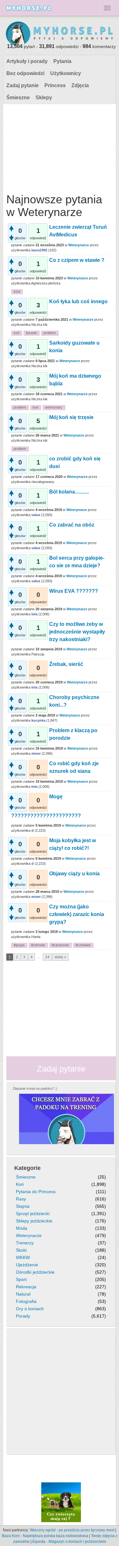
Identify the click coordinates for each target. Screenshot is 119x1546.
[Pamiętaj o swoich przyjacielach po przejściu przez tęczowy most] (61, 1501)
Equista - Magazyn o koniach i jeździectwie (69, 1541)
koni (17, 291)
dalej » (60, 957)
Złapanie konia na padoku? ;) (35, 1088)
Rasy (21, 1198)
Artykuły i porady (27, 61)
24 (47, 957)
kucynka (38, 720)
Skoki (21, 1250)
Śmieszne (18, 97)
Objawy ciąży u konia (74, 873)
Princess (55, 85)
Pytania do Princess (36, 1191)
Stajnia (23, 1206)
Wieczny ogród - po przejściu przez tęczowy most (72, 1530)
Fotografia (26, 1301)
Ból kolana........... (69, 491)
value (35, 515)
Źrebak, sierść (66, 664)
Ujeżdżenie (27, 1264)
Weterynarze (78, 245)
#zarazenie (60, 945)
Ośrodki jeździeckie (35, 1272)
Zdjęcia (80, 85)
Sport (21, 1279)
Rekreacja (26, 1286)
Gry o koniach (30, 1308)
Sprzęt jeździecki (33, 1213)
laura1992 (39, 250)
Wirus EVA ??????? (73, 591)
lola (34, 614)
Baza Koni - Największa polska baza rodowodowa (45, 1536)
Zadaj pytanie (22, 85)
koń (16, 333)
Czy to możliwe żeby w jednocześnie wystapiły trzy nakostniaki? (77, 631)
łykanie (31, 333)
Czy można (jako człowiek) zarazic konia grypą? (76, 914)
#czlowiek (83, 945)
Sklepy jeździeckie (34, 1220)
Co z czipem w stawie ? (76, 260)
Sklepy (44, 97)
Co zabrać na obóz (71, 525)
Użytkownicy (65, 73)
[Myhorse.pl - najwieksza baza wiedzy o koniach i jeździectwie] (59, 34)
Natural (23, 1294)
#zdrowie (38, 945)
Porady (23, 1316)
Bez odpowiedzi (25, 73)
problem (49, 333)
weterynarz (54, 407)
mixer (36, 753)
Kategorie (27, 1168)
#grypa (19, 945)
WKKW (23, 1257)
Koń (20, 1184)
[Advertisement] (58, 147)
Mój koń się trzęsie (71, 417)
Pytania (62, 61)
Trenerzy (25, 1242)
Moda (21, 1228)
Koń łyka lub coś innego (78, 301)
